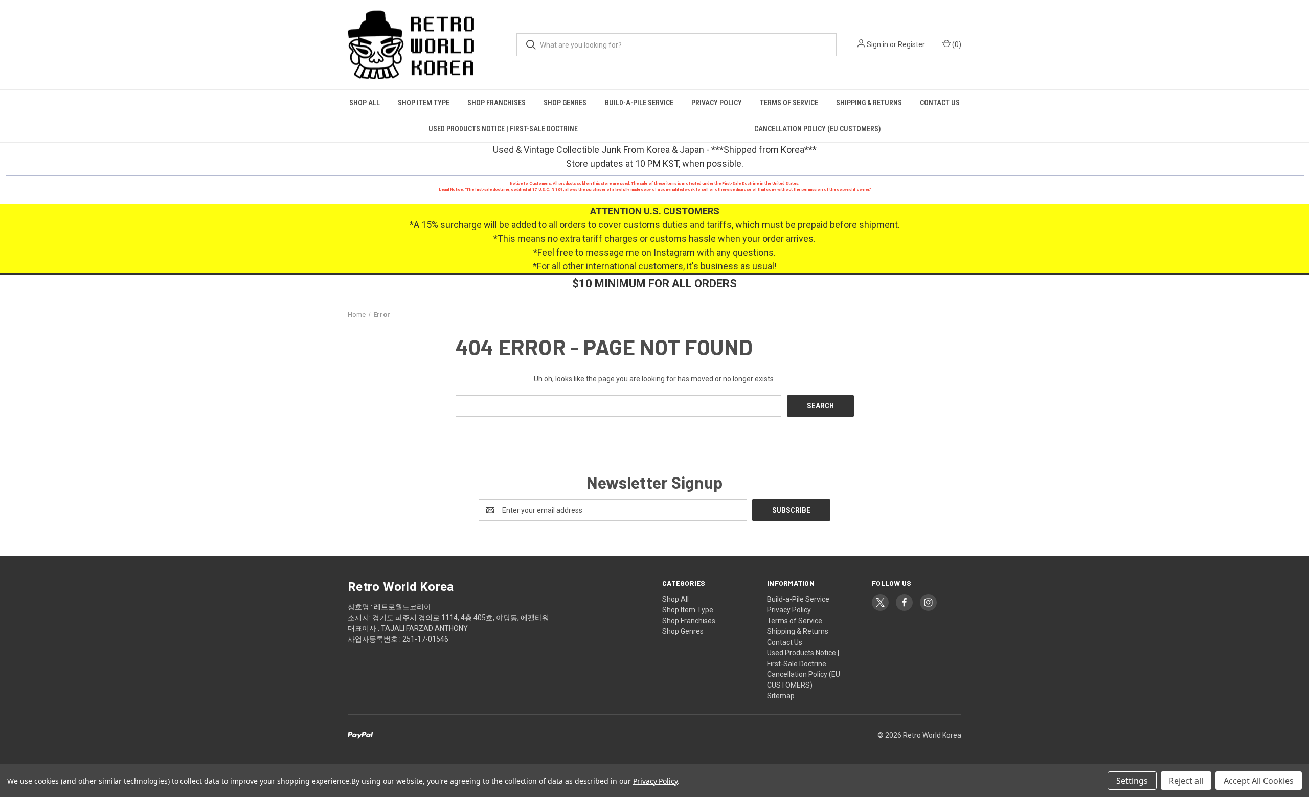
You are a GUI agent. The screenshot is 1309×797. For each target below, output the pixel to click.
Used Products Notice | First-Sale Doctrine (503, 129)
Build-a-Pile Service (639, 103)
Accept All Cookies (1259, 780)
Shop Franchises (496, 103)
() (956, 44)
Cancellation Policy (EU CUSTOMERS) (817, 129)
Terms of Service (789, 103)
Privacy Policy (716, 103)
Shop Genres (565, 103)
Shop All (364, 103)
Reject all (1186, 780)
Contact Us (940, 103)
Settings (1132, 780)
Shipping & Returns (869, 103)
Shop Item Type (423, 103)
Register (911, 44)
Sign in (877, 44)
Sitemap (781, 696)
